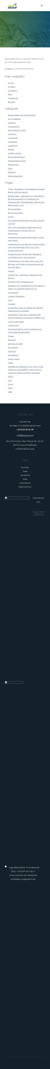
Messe (11, 149)
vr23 (10, 380)
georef (11, 271)
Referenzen (13, 164)
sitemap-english (15, 344)
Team (25, 471)
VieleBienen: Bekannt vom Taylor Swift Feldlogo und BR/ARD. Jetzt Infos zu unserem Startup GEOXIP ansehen (25, 369)
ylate (10, 392)
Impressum (13, 292)
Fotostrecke (13, 126)
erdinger (12, 123)
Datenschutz (25, 487)
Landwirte (12, 90)
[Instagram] (23, 1063)
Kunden (11, 87)
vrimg (10, 384)
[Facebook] (20, 1063)
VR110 (10, 376)
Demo (11, 217)
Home (11, 83)
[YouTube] (29, 1063)
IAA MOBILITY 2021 (17, 130)
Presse (11, 336)
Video (10, 363)
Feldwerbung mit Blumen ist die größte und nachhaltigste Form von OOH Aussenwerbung (26, 247)
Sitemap (12, 340)
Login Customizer (16, 321)
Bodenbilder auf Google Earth (22, 115)
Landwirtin (12, 145)
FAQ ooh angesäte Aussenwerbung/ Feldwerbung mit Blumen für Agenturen (25, 230)
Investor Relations (16, 296)
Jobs (10, 300)
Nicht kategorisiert (16, 157)
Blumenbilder (14, 209)
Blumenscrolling (15, 213)
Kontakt (11, 304)
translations (13, 355)
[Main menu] (42, 5)
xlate (10, 388)
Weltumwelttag (15, 176)
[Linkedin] (26, 1063)
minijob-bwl (13, 325)
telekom (12, 172)
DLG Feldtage (14, 119)
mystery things (14, 153)
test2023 (12, 351)
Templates (13, 347)
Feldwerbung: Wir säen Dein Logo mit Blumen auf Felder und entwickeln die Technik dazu (25, 264)
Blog (10, 94)
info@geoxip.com (25, 435)
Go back (8, 69)
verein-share (13, 359)
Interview (12, 134)
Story (10, 168)
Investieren (13, 98)
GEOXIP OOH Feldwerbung (20, 282)
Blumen (11, 102)
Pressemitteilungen (17, 161)
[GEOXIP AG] (12, 5)
